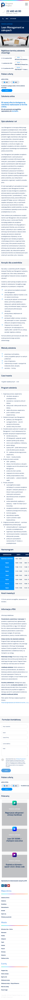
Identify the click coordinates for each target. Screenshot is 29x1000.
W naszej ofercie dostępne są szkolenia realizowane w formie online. (14, 104)
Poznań (3, 948)
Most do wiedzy (5, 987)
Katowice (3, 955)
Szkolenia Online (5, 898)
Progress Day (4, 970)
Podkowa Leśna (5, 958)
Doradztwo (3, 904)
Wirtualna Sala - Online (7, 929)
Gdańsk (3, 945)
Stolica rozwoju (5, 974)
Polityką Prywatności (21, 759)
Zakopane (3, 939)
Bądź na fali (4, 977)
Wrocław (3, 952)
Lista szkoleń (13, 18)
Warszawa (3, 932)
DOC (16, 82)
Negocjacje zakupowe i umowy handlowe (14, 813)
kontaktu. (15, 111)
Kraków (3, 936)
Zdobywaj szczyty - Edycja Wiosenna (10, 983)
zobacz (6, 90)
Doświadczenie (5, 907)
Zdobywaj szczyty (5, 980)
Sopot (2, 942)
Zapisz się (3, 914)
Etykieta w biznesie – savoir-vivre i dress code (15, 865)
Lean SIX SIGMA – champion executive (14, 839)
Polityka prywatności (6, 917)
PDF (7, 82)
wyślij (6, 770)
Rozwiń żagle (4, 990)
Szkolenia (3, 901)
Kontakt (3, 910)
